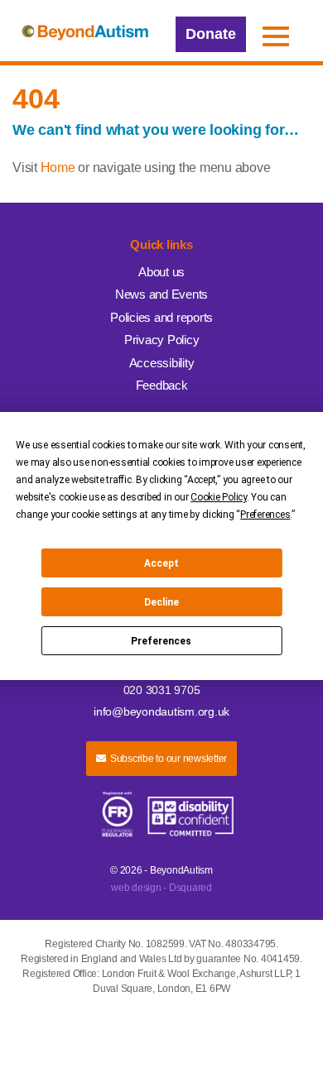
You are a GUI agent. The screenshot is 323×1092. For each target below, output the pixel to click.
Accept (161, 563)
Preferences (161, 641)
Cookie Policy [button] (218, 497)
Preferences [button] (265, 514)
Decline (161, 602)
